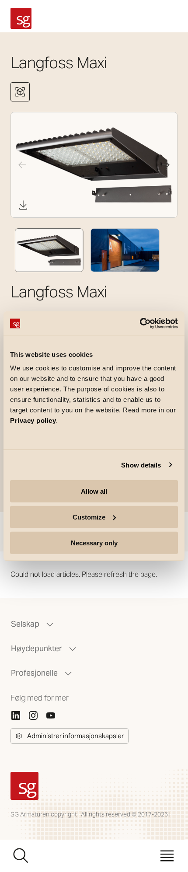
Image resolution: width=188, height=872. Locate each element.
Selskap (25, 624)
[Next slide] (166, 165)
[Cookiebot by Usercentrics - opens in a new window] (139, 323)
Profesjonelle (34, 673)
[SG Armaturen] (20, 18)
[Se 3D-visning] (20, 91)
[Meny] (167, 855)
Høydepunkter (36, 648)
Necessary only (94, 542)
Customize (89, 516)
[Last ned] (23, 205)
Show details (141, 464)
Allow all (94, 491)
